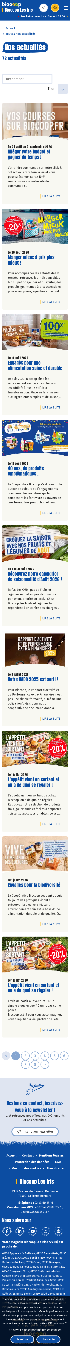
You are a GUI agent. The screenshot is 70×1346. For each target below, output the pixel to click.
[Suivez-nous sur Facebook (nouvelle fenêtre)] (7, 1231)
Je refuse (22, 1339)
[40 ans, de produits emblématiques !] (35, 439)
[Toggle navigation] (66, 9)
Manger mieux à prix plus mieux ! (31, 260)
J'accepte (48, 1339)
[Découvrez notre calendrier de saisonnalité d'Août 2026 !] (35, 544)
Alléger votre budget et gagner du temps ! (29, 154)
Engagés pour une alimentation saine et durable (35, 365)
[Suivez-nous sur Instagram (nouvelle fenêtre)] (45, 1231)
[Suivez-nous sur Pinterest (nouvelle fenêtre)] (58, 1231)
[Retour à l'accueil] (11, 5)
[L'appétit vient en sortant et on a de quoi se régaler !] (35, 750)
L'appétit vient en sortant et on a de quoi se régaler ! (33, 782)
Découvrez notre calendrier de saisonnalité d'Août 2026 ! (35, 576)
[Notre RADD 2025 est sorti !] (35, 650)
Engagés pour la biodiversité (34, 885)
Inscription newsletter (38, 1131)
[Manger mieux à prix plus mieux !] (35, 228)
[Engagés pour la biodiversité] (35, 855)
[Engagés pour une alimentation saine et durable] (35, 333)
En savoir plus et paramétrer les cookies (35, 1329)
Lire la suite (52, 196)
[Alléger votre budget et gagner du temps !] (35, 122)
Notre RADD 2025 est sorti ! (33, 679)
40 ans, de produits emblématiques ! (29, 471)
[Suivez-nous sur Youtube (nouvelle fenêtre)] (32, 1231)
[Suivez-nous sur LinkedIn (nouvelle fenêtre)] (19, 1231)
